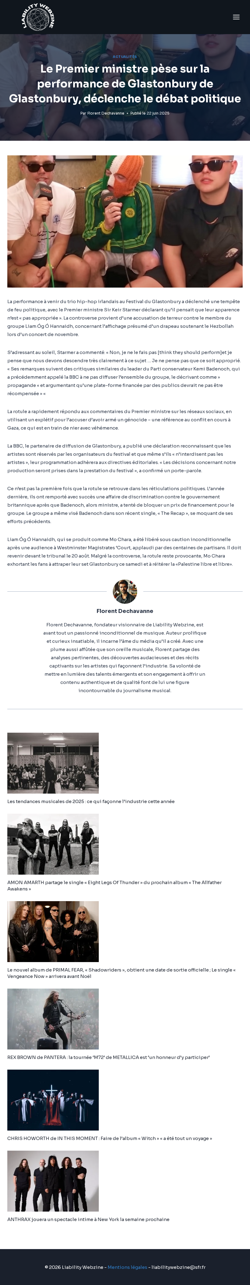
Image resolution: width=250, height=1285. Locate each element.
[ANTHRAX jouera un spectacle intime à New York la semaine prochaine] (125, 1181)
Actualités (125, 57)
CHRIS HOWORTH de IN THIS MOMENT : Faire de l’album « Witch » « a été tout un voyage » (109, 1138)
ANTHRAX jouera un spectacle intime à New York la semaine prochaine (88, 1219)
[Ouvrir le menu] (236, 17)
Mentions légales (127, 1267)
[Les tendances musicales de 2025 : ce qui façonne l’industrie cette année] (125, 763)
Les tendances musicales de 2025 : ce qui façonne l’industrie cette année (91, 801)
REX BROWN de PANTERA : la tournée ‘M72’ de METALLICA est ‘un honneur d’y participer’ (108, 1057)
